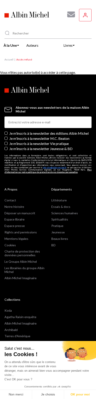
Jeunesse (58, 232)
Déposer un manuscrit (19, 213)
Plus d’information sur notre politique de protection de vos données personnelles (48, 170)
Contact (10, 200)
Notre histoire (14, 207)
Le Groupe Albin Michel (20, 261)
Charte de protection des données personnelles (22, 253)
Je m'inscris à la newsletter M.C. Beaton (39, 138)
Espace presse (14, 226)
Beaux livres (59, 239)
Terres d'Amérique (17, 336)
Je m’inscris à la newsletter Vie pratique (39, 143)
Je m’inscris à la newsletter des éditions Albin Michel (49, 133)
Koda (8, 310)
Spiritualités (59, 219)
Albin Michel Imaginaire (20, 278)
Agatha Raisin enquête (20, 317)
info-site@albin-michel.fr (55, 167)
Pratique (57, 226)
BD (53, 245)
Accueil (8, 59)
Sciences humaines (64, 213)
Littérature (59, 200)
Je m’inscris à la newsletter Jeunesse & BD (41, 148)
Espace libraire (14, 219)
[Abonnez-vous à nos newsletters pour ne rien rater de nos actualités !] (69, 14)
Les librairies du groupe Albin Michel (24, 270)
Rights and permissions (20, 232)
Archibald (11, 330)
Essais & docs (60, 207)
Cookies (10, 245)
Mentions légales (16, 239)
